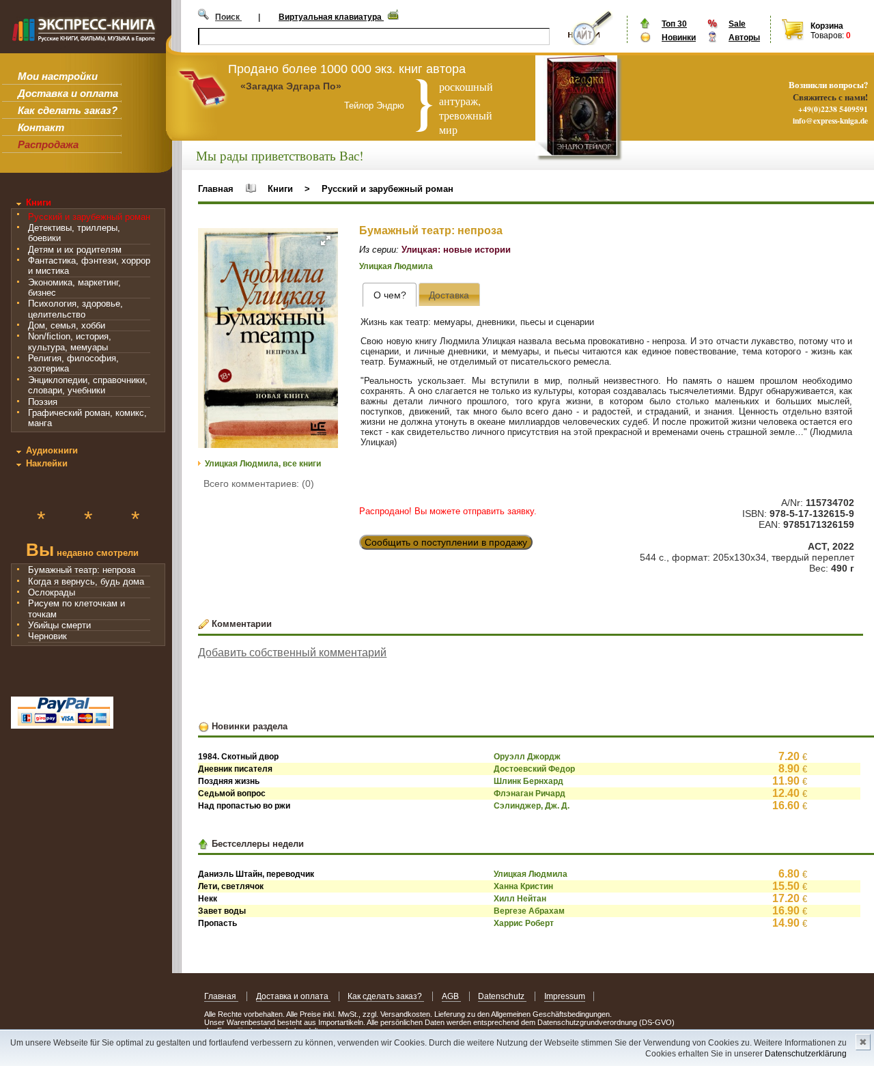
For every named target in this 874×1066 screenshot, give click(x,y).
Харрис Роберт (524, 923)
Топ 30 (674, 24)
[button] (326, 240)
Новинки (679, 37)
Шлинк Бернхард (528, 781)
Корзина (826, 26)
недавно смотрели (82, 551)
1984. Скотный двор (238, 756)
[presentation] (389, 294)
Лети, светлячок (231, 886)
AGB (451, 996)
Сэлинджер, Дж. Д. (531, 806)
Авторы (744, 37)
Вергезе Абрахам (529, 911)
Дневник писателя (235, 769)
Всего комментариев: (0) (258, 483)
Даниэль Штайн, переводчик (256, 874)
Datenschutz (502, 996)
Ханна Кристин (523, 886)
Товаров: (827, 35)
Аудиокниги (52, 450)
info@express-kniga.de (830, 120)
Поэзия (42, 402)
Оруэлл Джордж (527, 756)
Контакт (41, 127)
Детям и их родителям (75, 249)
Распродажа (48, 144)
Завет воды (222, 911)
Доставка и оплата (68, 93)
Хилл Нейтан (520, 898)
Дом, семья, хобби (66, 325)
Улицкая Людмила (396, 266)
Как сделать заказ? (67, 110)
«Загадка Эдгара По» (290, 86)
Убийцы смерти (59, 625)
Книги (38, 202)
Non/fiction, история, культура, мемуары (69, 341)
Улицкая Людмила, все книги (263, 463)
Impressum (564, 996)
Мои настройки (58, 76)
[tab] (390, 295)
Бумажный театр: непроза (81, 570)
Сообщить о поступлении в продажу (446, 542)
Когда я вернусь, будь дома (86, 581)
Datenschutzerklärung (806, 1053)
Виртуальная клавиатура (331, 17)
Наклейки (47, 463)
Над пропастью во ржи (244, 806)
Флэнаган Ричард (529, 793)
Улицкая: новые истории (456, 249)
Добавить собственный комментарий (292, 652)
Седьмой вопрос (232, 793)
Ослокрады (51, 592)
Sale (737, 24)
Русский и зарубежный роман (89, 217)
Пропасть (217, 923)
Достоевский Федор (534, 769)
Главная (216, 189)
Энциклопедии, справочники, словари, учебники (87, 385)
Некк (207, 898)
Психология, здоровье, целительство (75, 308)
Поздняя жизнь (228, 781)
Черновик (47, 636)
